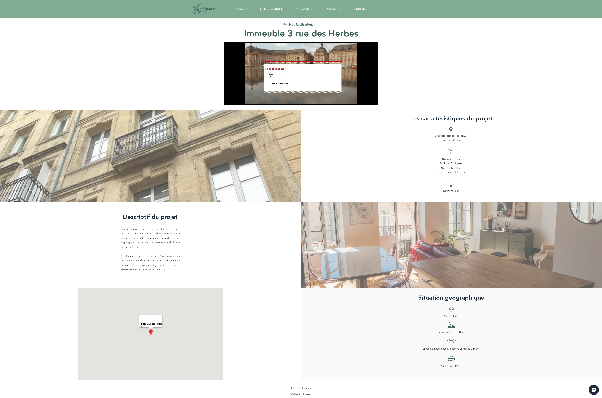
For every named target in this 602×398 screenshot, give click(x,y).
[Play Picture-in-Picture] (368, 101)
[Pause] (228, 101)
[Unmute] (234, 101)
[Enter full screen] (374, 101)
